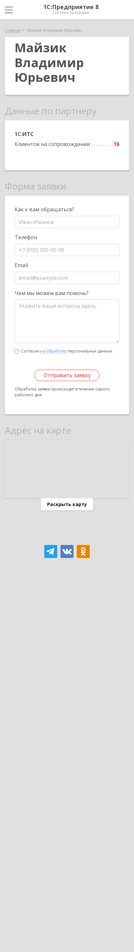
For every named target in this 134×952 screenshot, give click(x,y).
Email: (22, 265)
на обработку (53, 351)
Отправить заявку (67, 375)
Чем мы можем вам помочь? (51, 293)
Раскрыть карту (67, 504)
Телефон (26, 237)
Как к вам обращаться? (44, 209)
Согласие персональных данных (66, 351)
